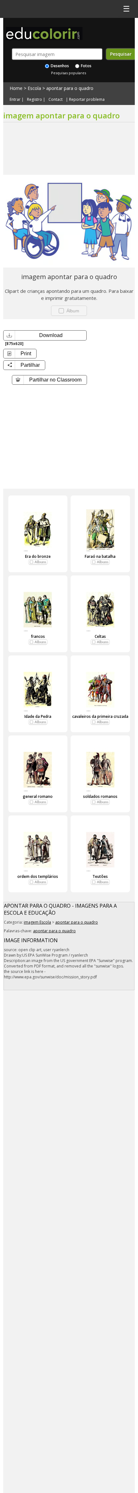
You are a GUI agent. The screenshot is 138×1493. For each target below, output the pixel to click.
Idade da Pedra (37, 716)
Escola (34, 88)
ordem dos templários (37, 876)
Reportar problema (87, 99)
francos (38, 636)
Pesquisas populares (68, 72)
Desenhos (59, 65)
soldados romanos (100, 796)
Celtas (100, 636)
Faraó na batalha (100, 556)
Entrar (15, 99)
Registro (34, 99)
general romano (38, 796)
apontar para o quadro (69, 88)
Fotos (85, 65)
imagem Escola (37, 922)
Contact (55, 99)
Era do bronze (38, 556)
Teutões (100, 876)
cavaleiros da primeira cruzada (100, 716)
